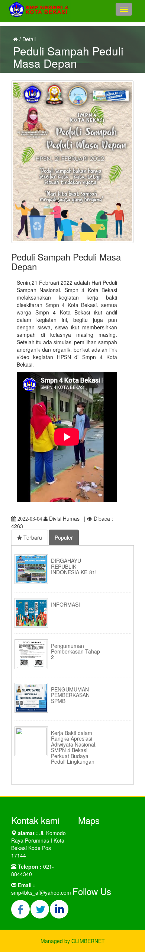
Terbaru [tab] (32, 537)
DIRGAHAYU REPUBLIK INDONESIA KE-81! (74, 566)
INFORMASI (65, 604)
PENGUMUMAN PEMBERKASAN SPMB (70, 695)
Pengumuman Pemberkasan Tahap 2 (75, 651)
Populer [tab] (64, 537)
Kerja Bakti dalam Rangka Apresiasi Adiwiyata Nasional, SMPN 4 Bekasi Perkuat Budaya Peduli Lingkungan (74, 747)
